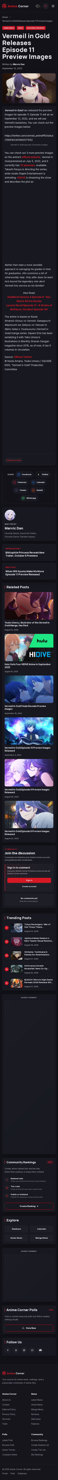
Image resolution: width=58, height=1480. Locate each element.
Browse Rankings (39, 1440)
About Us (6, 1400)
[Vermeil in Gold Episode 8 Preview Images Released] (29, 814)
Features (35, 1424)
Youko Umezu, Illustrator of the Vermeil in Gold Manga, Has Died (27, 624)
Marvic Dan (18, 64)
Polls (13, 1473)
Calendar (41, 1229)
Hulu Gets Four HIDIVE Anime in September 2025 (28, 666)
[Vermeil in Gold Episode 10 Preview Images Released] (29, 731)
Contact (5, 1404)
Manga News (41, 1238)
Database (16, 1229)
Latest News (37, 1400)
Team (4, 1424)
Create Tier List (38, 1450)
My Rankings (37, 1454)
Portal (5, 1473)
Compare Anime (9, 1454)
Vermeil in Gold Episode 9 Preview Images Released (27, 791)
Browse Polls (8, 1445)
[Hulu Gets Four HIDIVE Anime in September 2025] (29, 647)
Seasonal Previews (35, 28)
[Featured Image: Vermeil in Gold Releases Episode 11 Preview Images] (29, 88)
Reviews (35, 1414)
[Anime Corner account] (45, 6)
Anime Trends (8, 1450)
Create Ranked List (40, 1445)
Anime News (9, 28)
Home (5, 17)
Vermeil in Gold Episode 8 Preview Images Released (27, 833)
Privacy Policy (8, 1414)
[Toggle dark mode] (38, 6)
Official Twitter (23, 357)
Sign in (29, 880)
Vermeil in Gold (13, 460)
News (20, 28)
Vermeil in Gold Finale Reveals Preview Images (25, 707)
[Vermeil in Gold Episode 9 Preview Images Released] (29, 772)
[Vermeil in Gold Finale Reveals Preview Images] (29, 689)
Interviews (36, 1419)
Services (6, 1419)
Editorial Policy (9, 1409)
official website (31, 157)
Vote (51, 1310)
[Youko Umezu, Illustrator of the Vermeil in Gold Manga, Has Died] (29, 606)
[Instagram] (24, 1350)
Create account (29, 886)
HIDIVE (21, 177)
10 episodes (27, 165)
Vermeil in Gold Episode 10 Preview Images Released (27, 749)
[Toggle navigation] (53, 6)
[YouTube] (32, 1350)
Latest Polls (7, 1440)
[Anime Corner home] (18, 6)
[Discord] (40, 1350)
